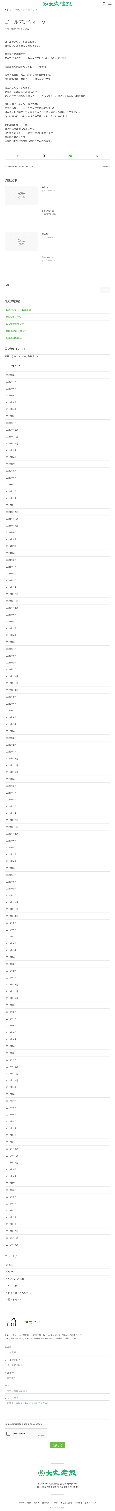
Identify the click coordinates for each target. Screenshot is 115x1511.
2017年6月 (11, 1107)
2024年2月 (11, 580)
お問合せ (78, 1502)
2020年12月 (12, 820)
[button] (18, 155)
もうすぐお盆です (15, 323)
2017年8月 (11, 1094)
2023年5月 (11, 642)
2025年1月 (11, 505)
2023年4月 (11, 648)
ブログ (55, 1502)
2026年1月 (11, 422)
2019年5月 (11, 950)
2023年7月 (11, 628)
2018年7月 (11, 1018)
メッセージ (10, 1398)
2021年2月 (11, 806)
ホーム (22, 1502)
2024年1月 (11, 587)
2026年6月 (11, 388)
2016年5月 (11, 1196)
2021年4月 (11, 792)
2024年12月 (12, 511)
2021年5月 (11, 785)
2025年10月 (12, 443)
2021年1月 (11, 813)
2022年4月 (11, 731)
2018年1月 (11, 1059)
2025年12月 (12, 429)
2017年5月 (11, 1114)
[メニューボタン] (110, 4)
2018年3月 (11, 1046)
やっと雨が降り (14, 337)
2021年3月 (11, 799)
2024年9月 (11, 532)
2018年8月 (11, 1011)
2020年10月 (12, 833)
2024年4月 (11, 566)
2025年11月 (12, 436)
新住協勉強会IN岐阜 (16, 330)
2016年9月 (11, 1169)
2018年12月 (12, 984)
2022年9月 (11, 696)
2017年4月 (11, 1121)
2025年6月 (11, 470)
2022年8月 (11, 703)
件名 (7, 1385)
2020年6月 (11, 861)
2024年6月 (11, 553)
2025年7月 (11, 464)
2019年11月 (12, 909)
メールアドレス (13, 1359)
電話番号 (9, 1372)
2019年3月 (11, 963)
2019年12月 (12, 902)
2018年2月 (11, 1053)
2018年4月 (11, 1039)
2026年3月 (11, 409)
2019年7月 (11, 936)
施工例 (36, 1502)
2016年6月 (11, 1189)
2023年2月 (11, 662)
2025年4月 (11, 484)
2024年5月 (11, 559)
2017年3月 (11, 1128)
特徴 (29, 1502)
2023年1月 (11, 669)
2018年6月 (11, 1025)
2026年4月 (11, 402)
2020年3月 (11, 881)
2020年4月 (11, 874)
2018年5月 (11, 1032)
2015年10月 (12, 1244)
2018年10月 (12, 998)
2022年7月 (11, 710)
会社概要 (46, 1502)
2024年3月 (11, 573)
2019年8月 (11, 929)
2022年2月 (11, 744)
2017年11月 (12, 1073)
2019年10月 (12, 916)
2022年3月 (11, 737)
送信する (57, 1445)
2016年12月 (12, 1148)
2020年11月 (12, 827)
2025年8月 (11, 457)
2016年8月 (11, 1176)
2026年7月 (11, 381)
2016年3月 (11, 1210)
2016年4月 (11, 1203)
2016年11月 (12, 1155)
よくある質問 (66, 1502)
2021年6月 (11, 779)
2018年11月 (12, 991)
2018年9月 (11, 1005)
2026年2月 (11, 416)
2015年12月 (12, 1231)
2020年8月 (11, 847)
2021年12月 (12, 758)
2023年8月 (11, 621)
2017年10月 (12, 1080)
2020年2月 (11, 888)
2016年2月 (11, 1217)
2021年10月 (12, 772)
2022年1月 (11, 751)
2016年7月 (11, 1183)
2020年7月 (11, 854)
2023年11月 (12, 601)
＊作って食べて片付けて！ (19, 1292)
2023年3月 (11, 655)
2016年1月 (11, 1224)
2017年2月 (11, 1135)
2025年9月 (11, 450)
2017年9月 (11, 1087)
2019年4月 (11, 957)
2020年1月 (11, 895)
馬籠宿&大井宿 (13, 317)
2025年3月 (11, 491)
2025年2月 (11, 498)
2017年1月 (11, 1142)
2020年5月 (11, 868)
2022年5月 (11, 724)
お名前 (8, 1347)
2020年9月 (11, 840)
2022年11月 (12, 683)
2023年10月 (12, 607)
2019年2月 (11, 970)
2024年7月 (11, 546)
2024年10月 (12, 525)
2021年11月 (12, 765)
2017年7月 (11, 1100)
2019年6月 (11, 943)
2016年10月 (12, 1162)
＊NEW (26, 29)
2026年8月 (11, 375)
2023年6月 (11, 635)
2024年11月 (12, 518)
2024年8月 (11, 539)
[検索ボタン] (104, 4)
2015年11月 (12, 1237)
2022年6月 (11, 717)
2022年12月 (12, 676)
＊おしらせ (11, 1285)
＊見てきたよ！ (14, 1299)
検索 (7, 285)
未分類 (9, 1265)
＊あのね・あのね (15, 1278)
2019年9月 (11, 922)
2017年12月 (12, 1066)
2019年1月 (11, 977)
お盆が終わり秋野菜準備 (18, 310)
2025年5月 (11, 477)
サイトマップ (90, 1502)
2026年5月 (11, 395)
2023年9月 (11, 614)
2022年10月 (12, 690)
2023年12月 (12, 594)
